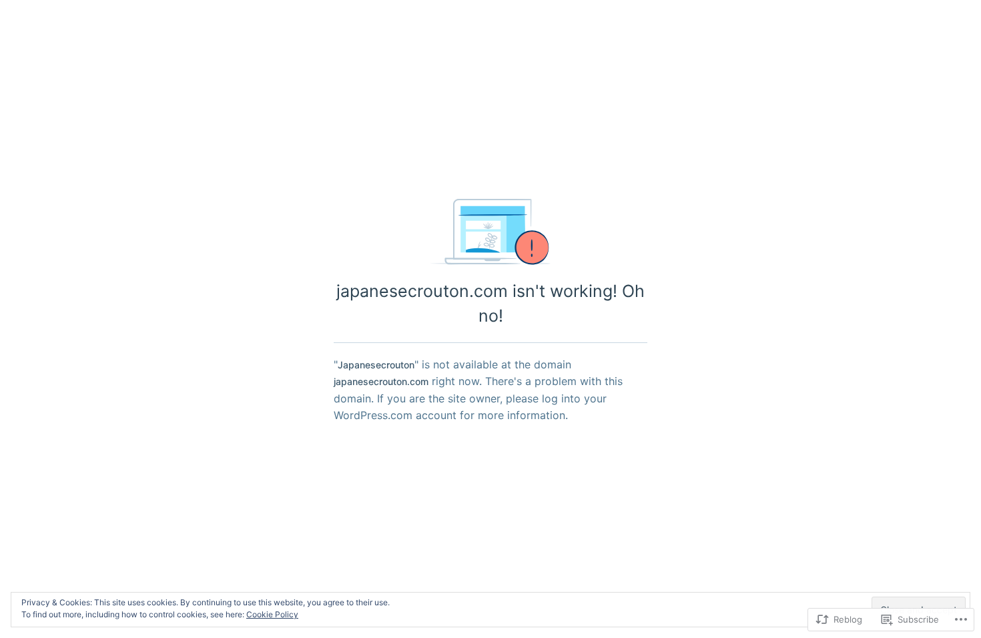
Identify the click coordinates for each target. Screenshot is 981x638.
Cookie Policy (272, 614)
